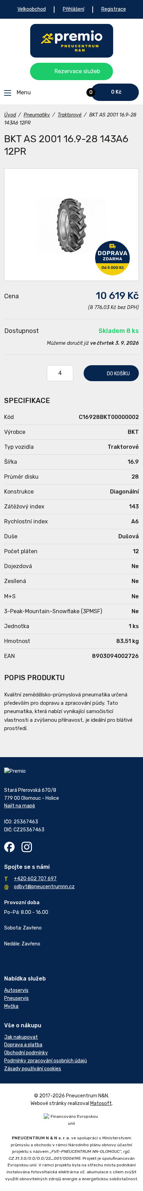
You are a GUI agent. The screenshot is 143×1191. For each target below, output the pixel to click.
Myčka (11, 1006)
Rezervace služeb (77, 71)
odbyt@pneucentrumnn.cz (44, 887)
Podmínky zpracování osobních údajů (45, 1061)
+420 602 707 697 (35, 879)
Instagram (27, 847)
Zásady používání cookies (32, 1069)
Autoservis (16, 990)
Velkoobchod (31, 9)
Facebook (9, 847)
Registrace (113, 9)
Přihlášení (73, 9)
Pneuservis (16, 998)
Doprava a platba (23, 1045)
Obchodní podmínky (26, 1053)
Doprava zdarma (112, 258)
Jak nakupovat (21, 1037)
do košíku (118, 374)
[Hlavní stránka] (71, 41)
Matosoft (101, 1103)
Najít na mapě (19, 806)
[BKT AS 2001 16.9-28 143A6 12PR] (71, 224)
